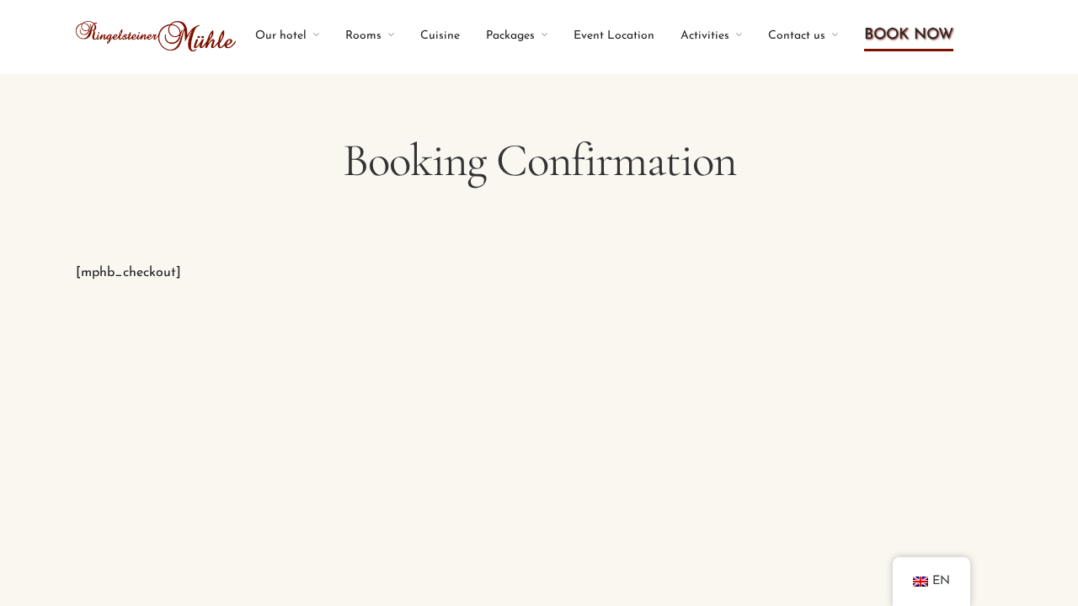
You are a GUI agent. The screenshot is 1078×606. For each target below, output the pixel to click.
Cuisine (440, 35)
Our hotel (281, 35)
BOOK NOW (908, 35)
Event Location (614, 35)
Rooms (363, 35)
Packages (510, 35)
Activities (704, 35)
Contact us (796, 35)
